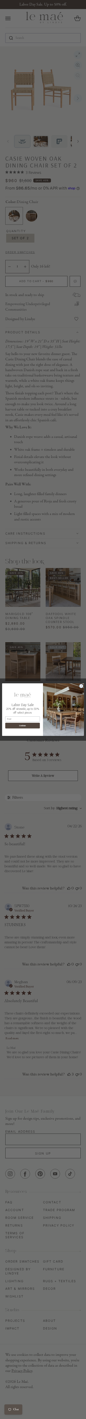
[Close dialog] (81, 686)
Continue (22, 725)
